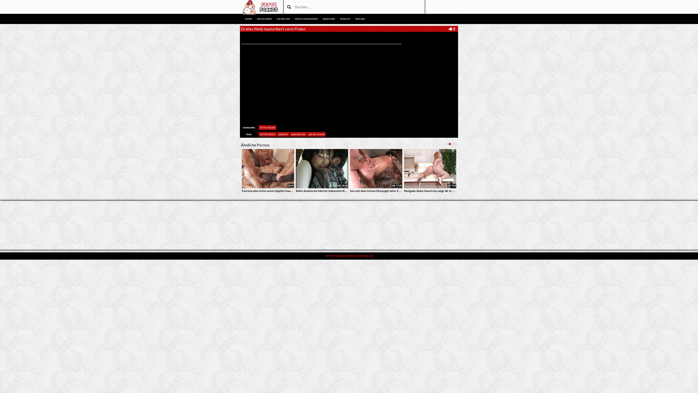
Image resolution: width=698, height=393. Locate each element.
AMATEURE (329, 19)
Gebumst (283, 134)
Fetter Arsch (267, 134)
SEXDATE (345, 19)
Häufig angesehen (306, 19)
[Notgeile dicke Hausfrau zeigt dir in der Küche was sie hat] (430, 168)
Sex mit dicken (316, 134)
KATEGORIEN (264, 19)
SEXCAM (360, 19)
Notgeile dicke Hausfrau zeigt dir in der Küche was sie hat (442, 190)
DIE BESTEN (283, 19)
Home (248, 19)
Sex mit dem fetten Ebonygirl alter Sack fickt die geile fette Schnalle (395, 190)
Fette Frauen (267, 127)
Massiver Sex (298, 134)
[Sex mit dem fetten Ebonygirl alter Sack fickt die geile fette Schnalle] (376, 168)
